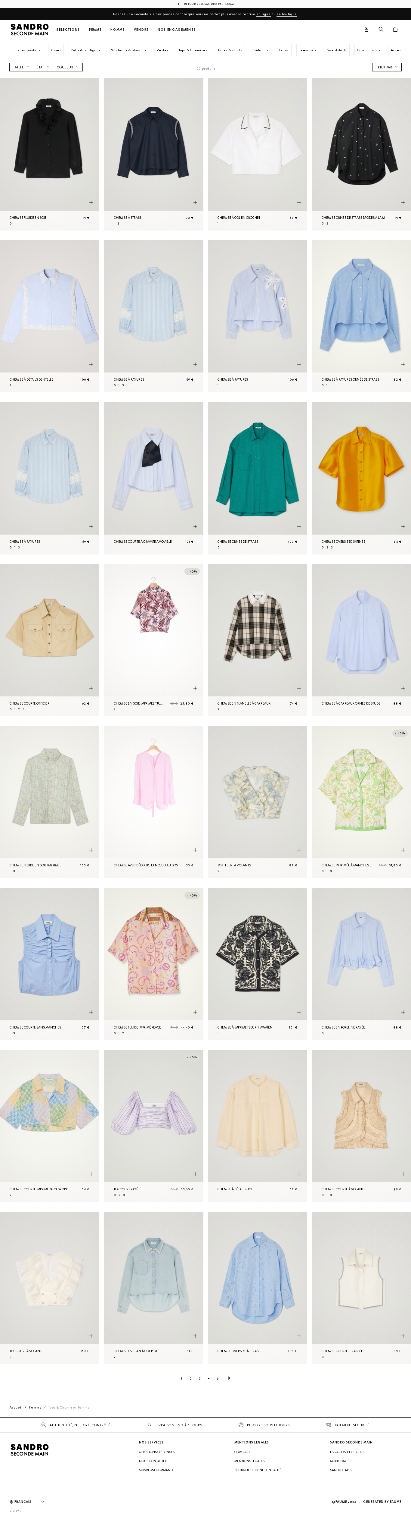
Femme (95, 30)
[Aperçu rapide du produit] (91, 202)
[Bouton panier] (395, 29)
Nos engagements (177, 30)
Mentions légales (249, 1461)
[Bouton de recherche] (381, 29)
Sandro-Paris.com (219, 3)
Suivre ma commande (157, 1470)
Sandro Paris (340, 1470)
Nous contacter (153, 1461)
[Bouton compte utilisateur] (366, 29)
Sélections (68, 30)
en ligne (263, 14)
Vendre (141, 30)
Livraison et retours (347, 1452)
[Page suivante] (229, 1378)
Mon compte (340, 1461)
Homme (117, 30)
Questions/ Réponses (157, 1452)
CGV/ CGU (242, 1452)
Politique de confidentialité (257, 1470)
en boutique (287, 14)
